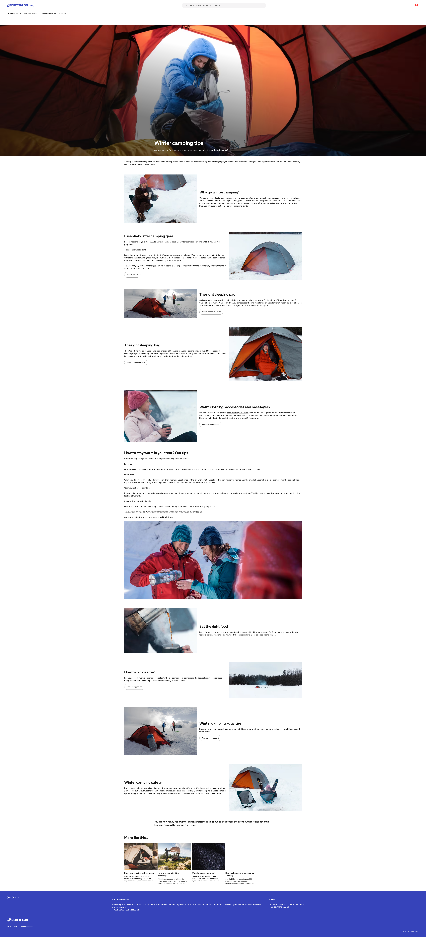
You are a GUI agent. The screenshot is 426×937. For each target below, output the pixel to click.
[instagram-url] (18, 897)
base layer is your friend (237, 413)
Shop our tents (132, 275)
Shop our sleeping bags (136, 362)
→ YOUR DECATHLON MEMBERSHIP (126, 910)
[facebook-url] (9, 897)
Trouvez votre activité (210, 738)
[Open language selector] (416, 5)
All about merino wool (210, 424)
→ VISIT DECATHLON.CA (279, 907)
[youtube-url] (14, 897)
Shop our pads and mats (211, 312)
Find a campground (134, 687)
